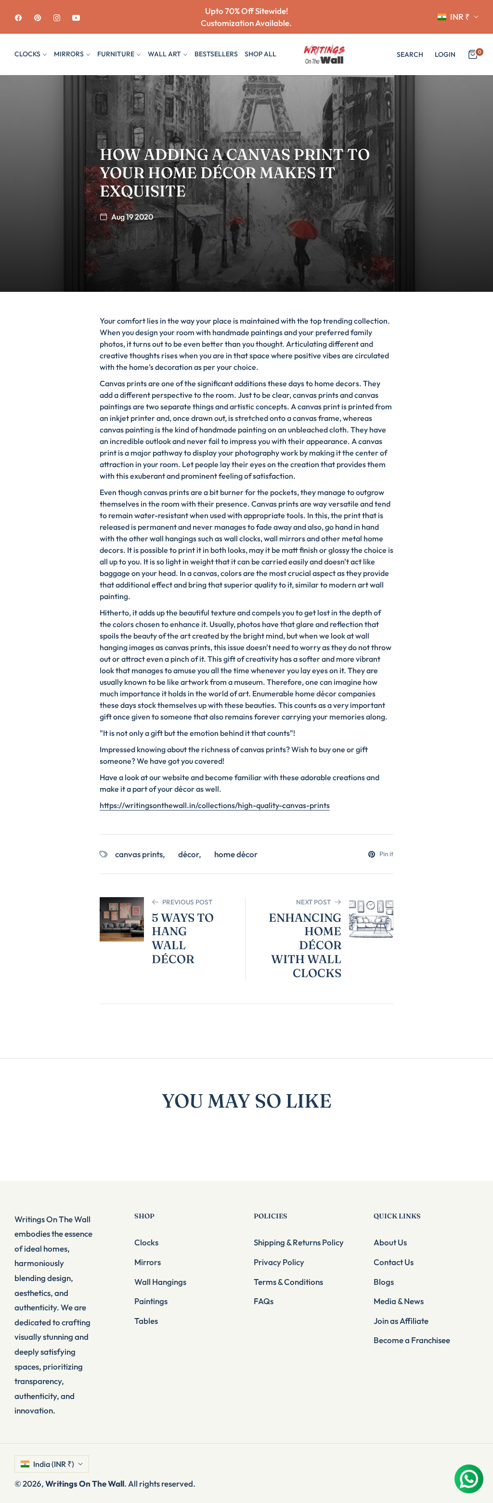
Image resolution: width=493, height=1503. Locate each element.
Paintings (151, 1301)
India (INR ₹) (53, 1464)
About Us (390, 1242)
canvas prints (139, 854)
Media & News (399, 1301)
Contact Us (394, 1262)
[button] (410, 54)
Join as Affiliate (401, 1321)
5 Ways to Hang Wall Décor (183, 938)
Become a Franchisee (412, 1340)
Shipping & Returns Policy (299, 1242)
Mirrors (147, 1262)
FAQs (263, 1301)
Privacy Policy (279, 1262)
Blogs (384, 1282)
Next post (313, 902)
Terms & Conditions (288, 1282)
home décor (236, 854)
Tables (146, 1321)
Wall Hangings (160, 1282)
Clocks (146, 1242)
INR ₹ (460, 17)
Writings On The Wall (84, 1483)
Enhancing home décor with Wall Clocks (305, 945)
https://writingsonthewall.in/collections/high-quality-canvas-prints (215, 805)
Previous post (187, 902)
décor (188, 854)
